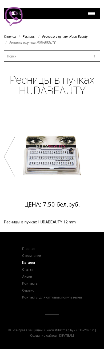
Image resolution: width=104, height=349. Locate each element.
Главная (10, 36)
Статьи (28, 269)
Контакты (30, 283)
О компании (31, 256)
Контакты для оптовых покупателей (52, 297)
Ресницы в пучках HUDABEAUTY (9, 157)
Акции (27, 276)
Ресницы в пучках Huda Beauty (65, 36)
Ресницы (29, 36)
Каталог (28, 263)
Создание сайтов (43, 336)
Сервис (28, 290)
